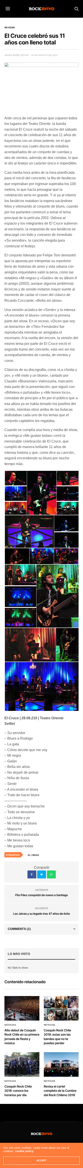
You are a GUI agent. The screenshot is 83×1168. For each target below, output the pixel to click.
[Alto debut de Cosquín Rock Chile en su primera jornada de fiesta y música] (21, 1008)
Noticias (10, 1025)
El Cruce (33, 855)
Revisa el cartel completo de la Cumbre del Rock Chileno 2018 (60, 1091)
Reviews (9, 28)
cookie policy (24, 1151)
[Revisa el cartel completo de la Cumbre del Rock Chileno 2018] (61, 1064)
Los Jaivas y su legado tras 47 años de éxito (41, 914)
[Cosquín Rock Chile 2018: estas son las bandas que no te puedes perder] (61, 1008)
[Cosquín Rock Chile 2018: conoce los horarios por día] (21, 1064)
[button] (15, 478)
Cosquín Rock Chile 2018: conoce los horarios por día (18, 1091)
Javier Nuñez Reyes (16, 55)
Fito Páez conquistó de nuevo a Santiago (41, 895)
